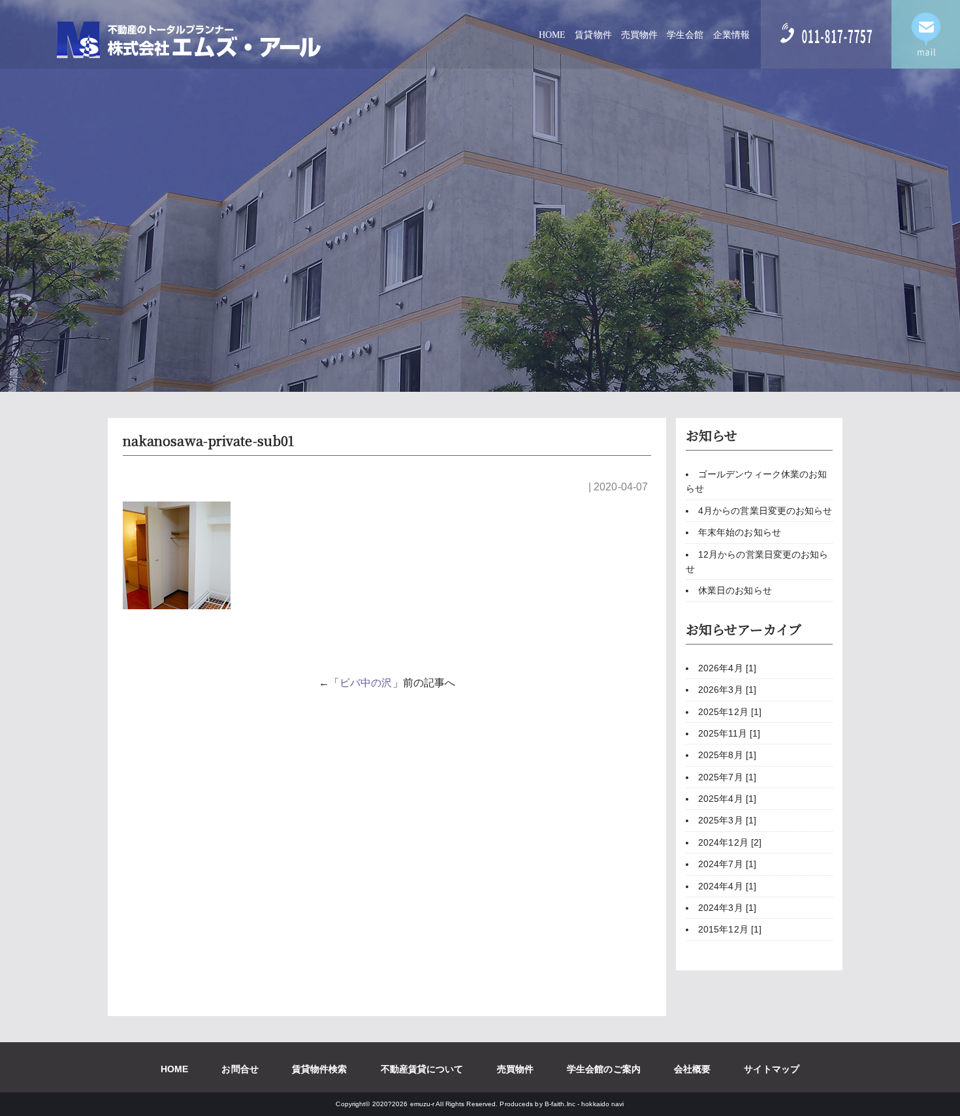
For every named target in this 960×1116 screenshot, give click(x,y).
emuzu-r (422, 1104)
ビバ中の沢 (366, 682)
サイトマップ (771, 1069)
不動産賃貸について (422, 1069)
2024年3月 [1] (727, 907)
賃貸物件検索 (319, 1069)
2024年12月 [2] (729, 842)
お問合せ (239, 1069)
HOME (552, 35)
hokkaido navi (602, 1104)
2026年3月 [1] (727, 689)
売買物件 (639, 35)
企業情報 (731, 35)
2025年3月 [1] (727, 820)
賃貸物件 (593, 35)
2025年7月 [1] (727, 777)
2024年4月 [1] (727, 886)
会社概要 (692, 1069)
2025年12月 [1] (729, 712)
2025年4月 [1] (727, 798)
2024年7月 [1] (727, 864)
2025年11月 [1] (729, 733)
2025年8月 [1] (727, 755)
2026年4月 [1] (727, 668)
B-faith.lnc (560, 1104)
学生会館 (685, 35)
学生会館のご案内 (604, 1069)
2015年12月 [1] (729, 929)
